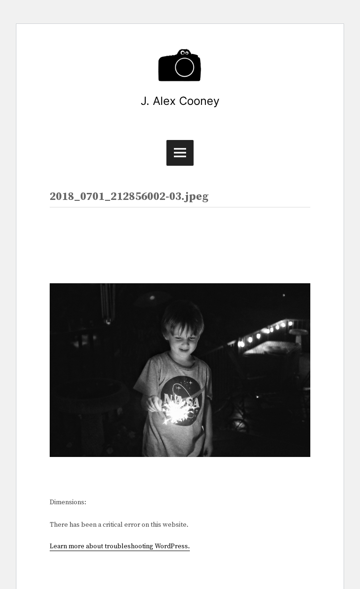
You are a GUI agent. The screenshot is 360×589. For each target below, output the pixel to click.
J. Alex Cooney (180, 101)
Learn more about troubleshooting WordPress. (120, 546)
